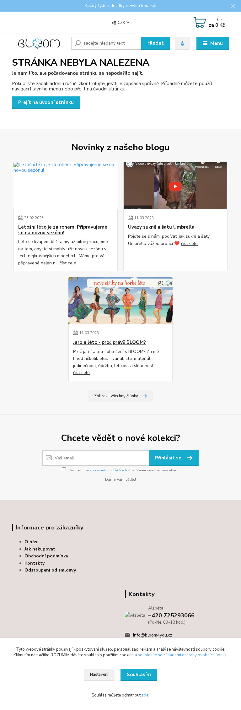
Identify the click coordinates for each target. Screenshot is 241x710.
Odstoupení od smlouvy (50, 570)
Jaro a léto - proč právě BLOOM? (109, 342)
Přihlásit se (169, 458)
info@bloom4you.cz (152, 635)
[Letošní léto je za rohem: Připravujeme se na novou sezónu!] (65, 185)
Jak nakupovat (39, 549)
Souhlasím (139, 674)
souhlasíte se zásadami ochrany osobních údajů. (182, 655)
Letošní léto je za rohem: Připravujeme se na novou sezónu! (62, 230)
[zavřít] (233, 6)
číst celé (68, 263)
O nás (30, 542)
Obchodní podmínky (46, 556)
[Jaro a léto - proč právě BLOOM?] (120, 300)
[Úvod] (39, 43)
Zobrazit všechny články (116, 396)
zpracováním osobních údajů (109, 470)
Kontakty (34, 563)
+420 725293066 (171, 615)
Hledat (155, 43)
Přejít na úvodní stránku (46, 102)
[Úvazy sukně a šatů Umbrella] (175, 185)
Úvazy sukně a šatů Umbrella (161, 227)
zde (145, 695)
